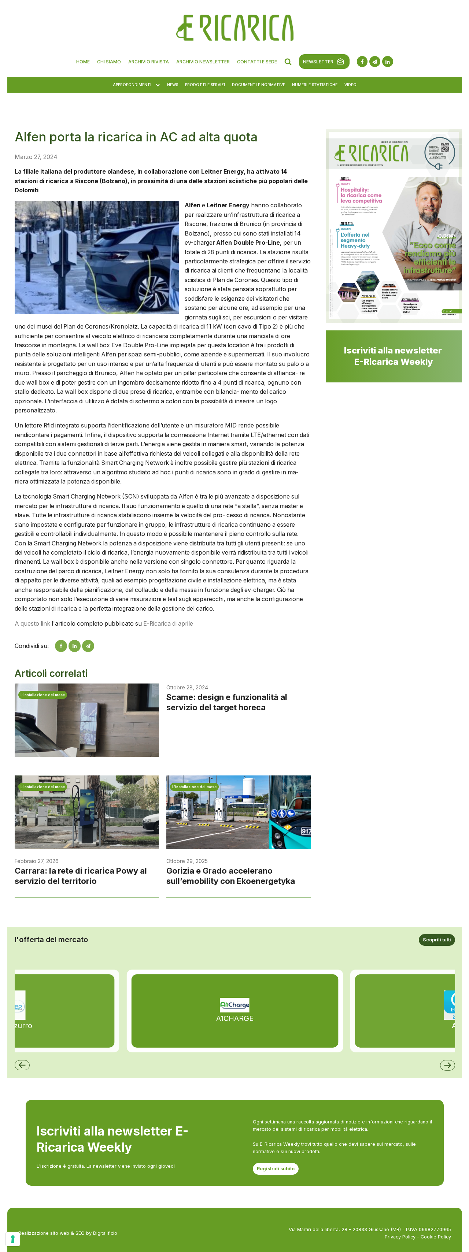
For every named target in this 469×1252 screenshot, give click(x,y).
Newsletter (318, 61)
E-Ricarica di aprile (168, 623)
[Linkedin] (75, 646)
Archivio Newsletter (203, 61)
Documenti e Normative (258, 84)
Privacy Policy (400, 1237)
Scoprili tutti (437, 939)
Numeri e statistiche (314, 84)
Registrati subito (276, 1168)
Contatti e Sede (257, 61)
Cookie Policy (436, 1237)
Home (83, 61)
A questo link (32, 623)
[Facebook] (61, 646)
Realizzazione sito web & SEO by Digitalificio (67, 1233)
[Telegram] (88, 646)
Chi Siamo (109, 61)
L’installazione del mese (43, 695)
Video (350, 84)
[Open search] (288, 62)
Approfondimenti (132, 84)
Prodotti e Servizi (205, 84)
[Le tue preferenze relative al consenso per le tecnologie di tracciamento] (13, 1239)
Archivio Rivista (148, 61)
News (172, 84)
